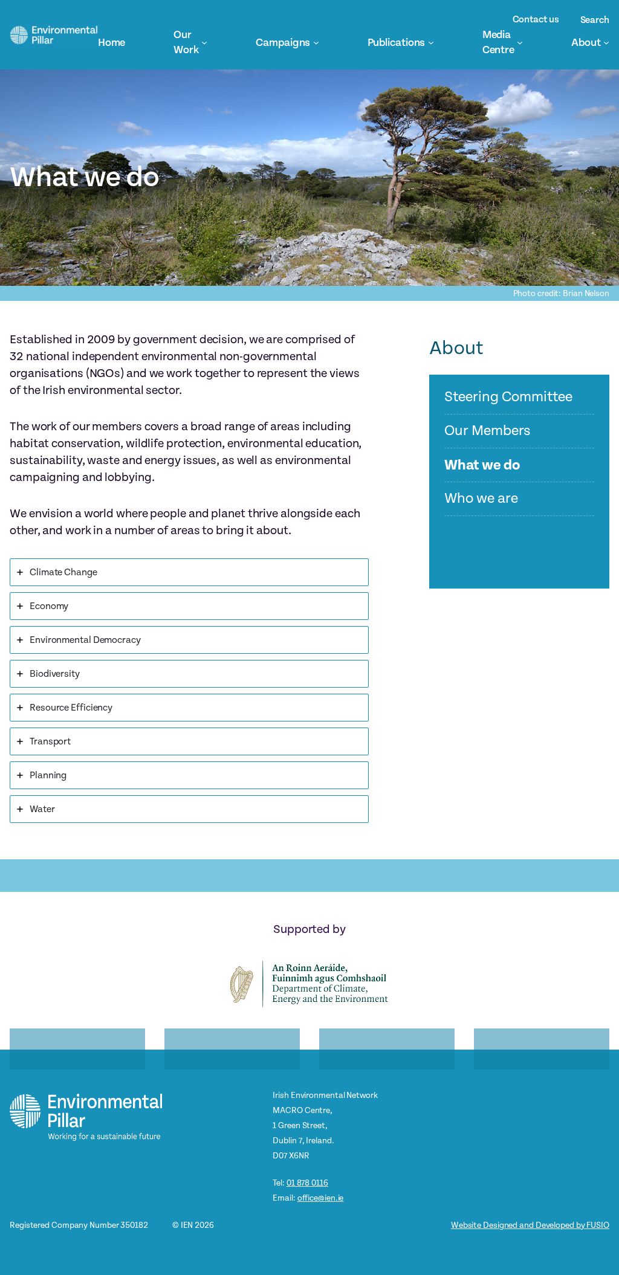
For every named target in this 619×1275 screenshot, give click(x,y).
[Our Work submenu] (204, 42)
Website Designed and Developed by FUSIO (530, 1225)
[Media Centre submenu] (520, 42)
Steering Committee (508, 397)
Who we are (480, 498)
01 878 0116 (307, 1182)
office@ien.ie (320, 1197)
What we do (481, 465)
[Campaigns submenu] (316, 42)
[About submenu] (606, 42)
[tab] (189, 572)
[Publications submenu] (431, 42)
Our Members (487, 431)
